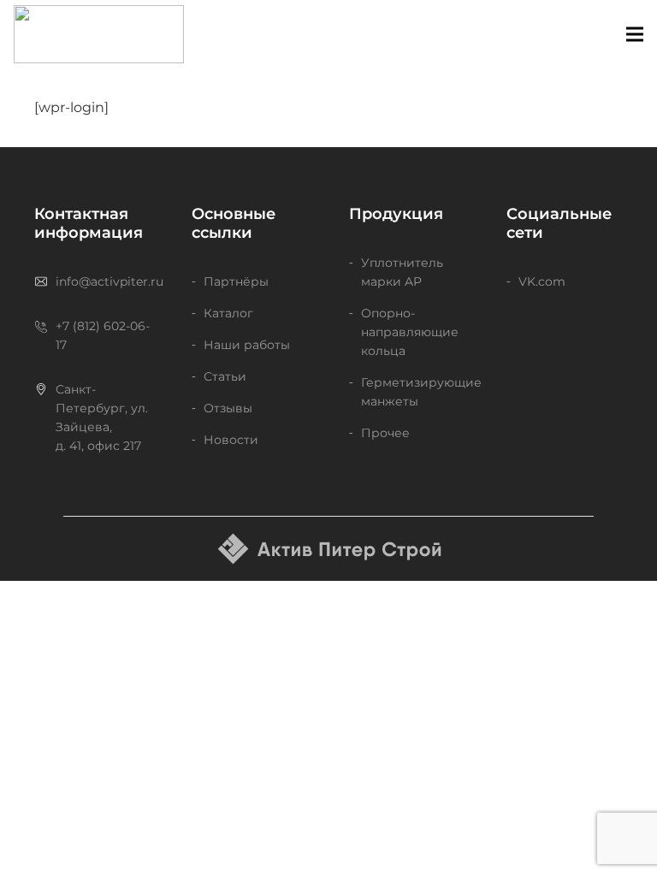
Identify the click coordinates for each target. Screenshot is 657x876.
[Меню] (634, 34)
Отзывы (228, 408)
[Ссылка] (99, 34)
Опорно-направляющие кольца (410, 331)
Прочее (385, 433)
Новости (231, 439)
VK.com (541, 281)
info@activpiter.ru (109, 281)
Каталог (228, 313)
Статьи (225, 376)
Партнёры (236, 281)
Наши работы (247, 344)
